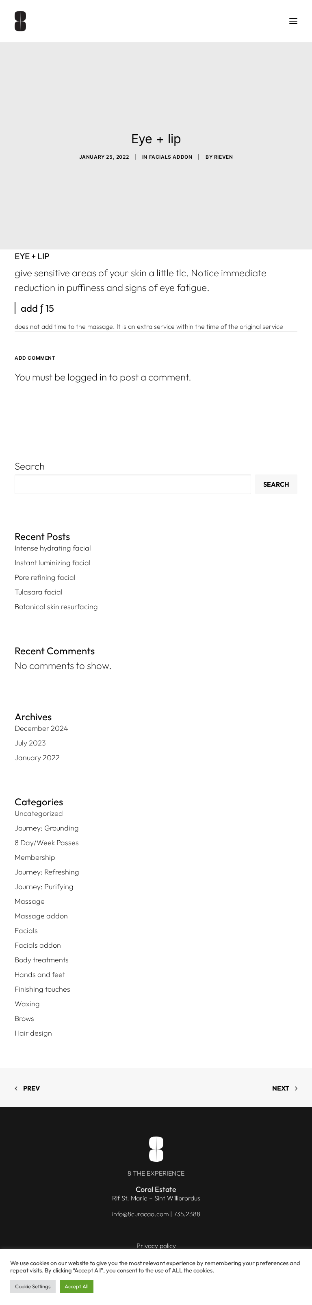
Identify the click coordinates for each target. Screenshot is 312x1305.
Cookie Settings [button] (33, 1286)
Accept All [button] (77, 1286)
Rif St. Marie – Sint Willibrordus (156, 1198)
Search (30, 466)
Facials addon (171, 157)
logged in (87, 377)
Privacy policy (156, 1246)
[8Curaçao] (20, 21)
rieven (223, 157)
